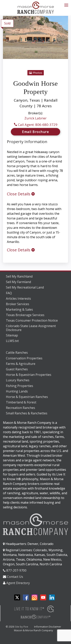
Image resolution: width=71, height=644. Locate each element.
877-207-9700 (16, 570)
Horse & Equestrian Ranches (27, 397)
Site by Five (21, 626)
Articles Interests (18, 298)
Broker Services (17, 304)
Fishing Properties (19, 386)
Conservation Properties (24, 358)
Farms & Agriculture (20, 364)
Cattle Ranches (17, 352)
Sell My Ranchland (19, 276)
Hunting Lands (17, 391)
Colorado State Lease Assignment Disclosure (31, 328)
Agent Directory (18, 583)
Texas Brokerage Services (25, 315)
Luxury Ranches (17, 380)
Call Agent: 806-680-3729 (37, 124)
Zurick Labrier (35, 118)
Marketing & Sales (19, 309)
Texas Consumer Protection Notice (32, 320)
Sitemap (12, 335)
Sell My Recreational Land (25, 287)
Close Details (19, 194)
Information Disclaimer (47, 626)
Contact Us (15, 577)
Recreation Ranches (20, 408)
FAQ (9, 293)
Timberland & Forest (21, 402)
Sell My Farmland (18, 282)
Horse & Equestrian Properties (28, 375)
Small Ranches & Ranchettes (26, 413)
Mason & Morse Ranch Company (33, 630)
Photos (37, 73)
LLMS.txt (12, 341)
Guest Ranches (17, 369)
